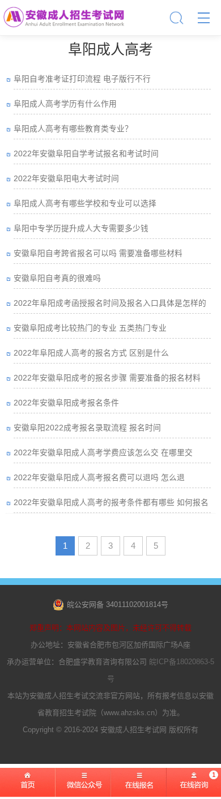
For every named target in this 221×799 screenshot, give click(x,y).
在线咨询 (193, 788)
